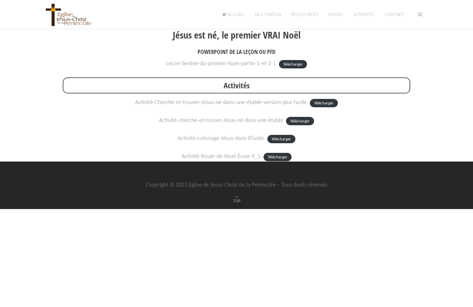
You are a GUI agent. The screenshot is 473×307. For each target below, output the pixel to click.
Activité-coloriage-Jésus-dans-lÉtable (221, 139)
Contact (394, 14)
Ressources (305, 14)
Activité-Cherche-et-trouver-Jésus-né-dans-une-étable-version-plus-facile (221, 103)
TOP (236, 201)
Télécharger (293, 64)
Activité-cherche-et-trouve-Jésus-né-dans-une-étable (221, 121)
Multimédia (268, 14)
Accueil (235, 14)
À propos (364, 14)
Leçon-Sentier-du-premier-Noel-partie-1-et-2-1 (221, 64)
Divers (335, 14)
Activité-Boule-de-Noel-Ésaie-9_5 (220, 157)
